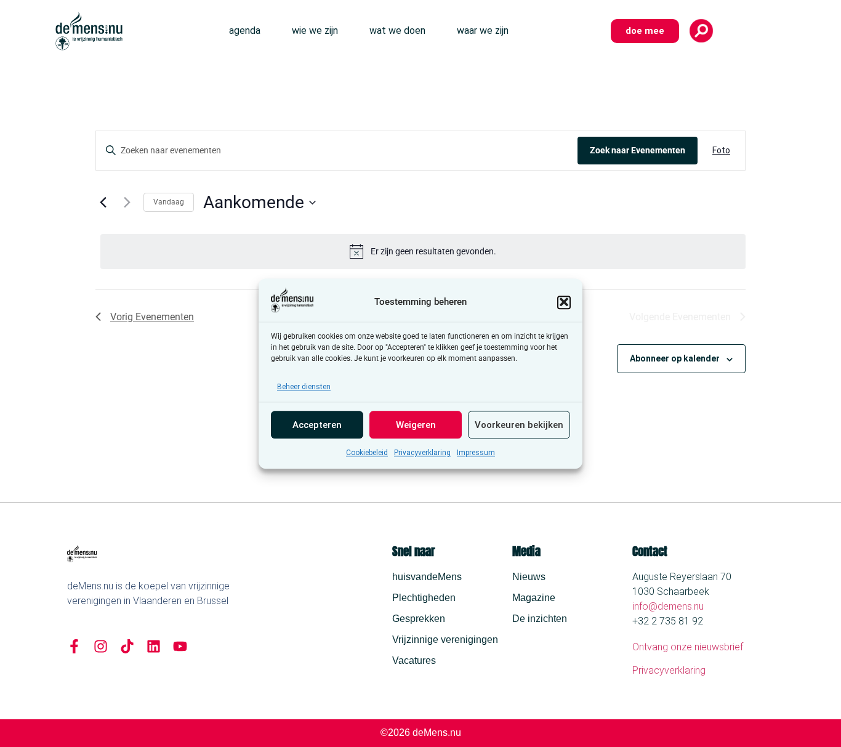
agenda (244, 30)
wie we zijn (315, 30)
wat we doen (397, 30)
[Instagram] (101, 646)
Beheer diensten (304, 386)
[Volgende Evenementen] (126, 202)
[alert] (423, 251)
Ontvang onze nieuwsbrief (687, 647)
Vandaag (168, 202)
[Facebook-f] (74, 646)
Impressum (476, 452)
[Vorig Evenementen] (102, 202)
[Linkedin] (154, 646)
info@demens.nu (668, 606)
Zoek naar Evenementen (637, 150)
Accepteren (317, 424)
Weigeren (416, 424)
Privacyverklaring (422, 452)
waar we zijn (483, 30)
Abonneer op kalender (675, 358)
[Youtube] (180, 646)
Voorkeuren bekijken (519, 424)
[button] (564, 302)
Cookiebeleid (367, 452)
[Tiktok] (127, 646)
